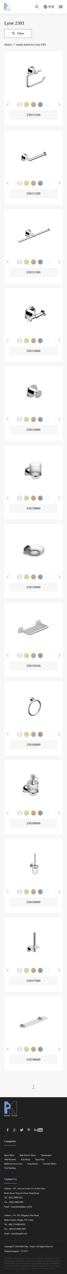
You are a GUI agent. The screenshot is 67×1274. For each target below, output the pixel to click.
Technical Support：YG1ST (15, 1251)
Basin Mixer (9, 1155)
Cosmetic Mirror (50, 1164)
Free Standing (10, 1168)
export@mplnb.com (19, 1233)
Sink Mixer (25, 1159)
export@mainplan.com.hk (21, 1207)
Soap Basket (33, 1164)
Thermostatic (46, 1155)
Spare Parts (40, 1159)
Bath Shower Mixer (28, 1155)
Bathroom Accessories (13, 1164)
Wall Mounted (10, 1159)
